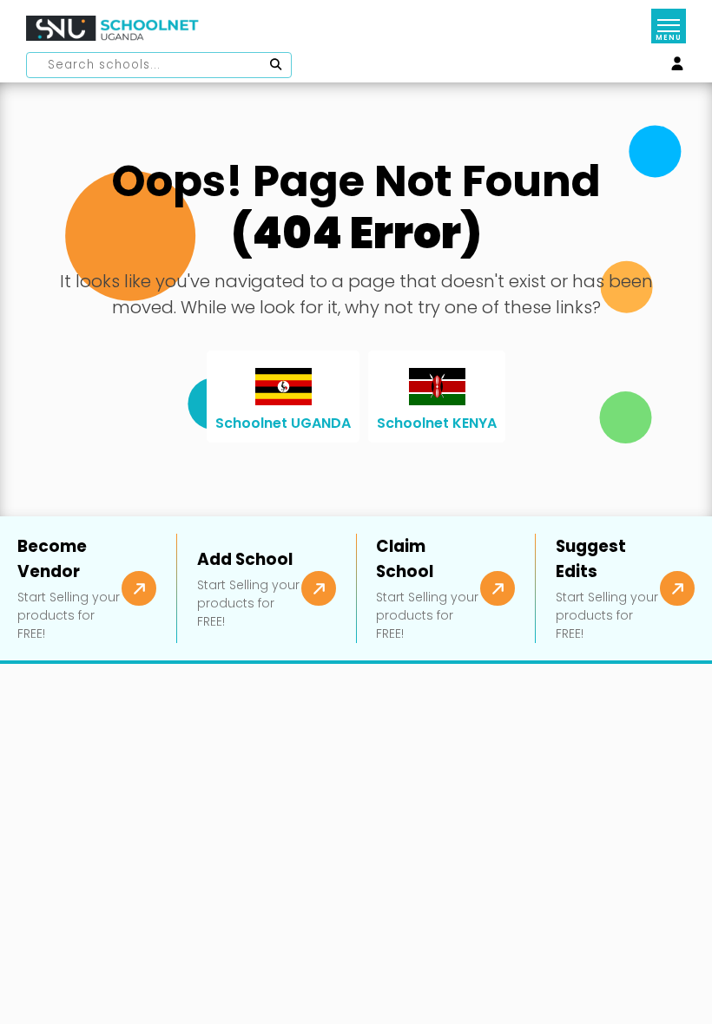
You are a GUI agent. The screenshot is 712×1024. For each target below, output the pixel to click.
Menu (668, 38)
